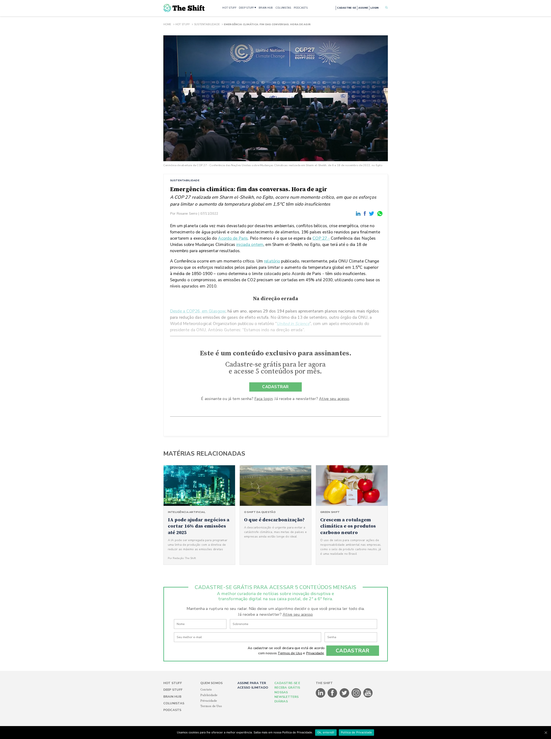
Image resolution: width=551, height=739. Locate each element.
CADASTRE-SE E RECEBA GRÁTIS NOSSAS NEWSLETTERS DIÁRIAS (287, 692)
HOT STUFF (229, 7)
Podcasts (172, 710)
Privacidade (315, 653)
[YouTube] (368, 697)
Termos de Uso (290, 653)
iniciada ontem (249, 244)
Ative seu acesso (334, 398)
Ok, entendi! (325, 732)
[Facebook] (365, 213)
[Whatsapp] (380, 213)
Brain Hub (172, 697)
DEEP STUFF (246, 7)
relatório (272, 261)
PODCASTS (301, 7)
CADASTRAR (275, 387)
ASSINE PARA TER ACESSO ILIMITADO (252, 685)
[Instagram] (356, 697)
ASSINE (363, 7)
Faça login (263, 398)
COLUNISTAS (283, 7)
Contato (206, 690)
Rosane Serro (186, 213)
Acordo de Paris (233, 238)
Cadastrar (353, 650)
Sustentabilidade (207, 24)
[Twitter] (372, 213)
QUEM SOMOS (211, 683)
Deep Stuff (173, 690)
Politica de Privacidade (356, 732)
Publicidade (209, 695)
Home (167, 24)
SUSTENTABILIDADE (185, 180)
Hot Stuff (182, 24)
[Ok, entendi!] (545, 732)
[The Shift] (184, 8)
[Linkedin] (359, 213)
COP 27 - (321, 238)
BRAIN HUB (266, 7)
